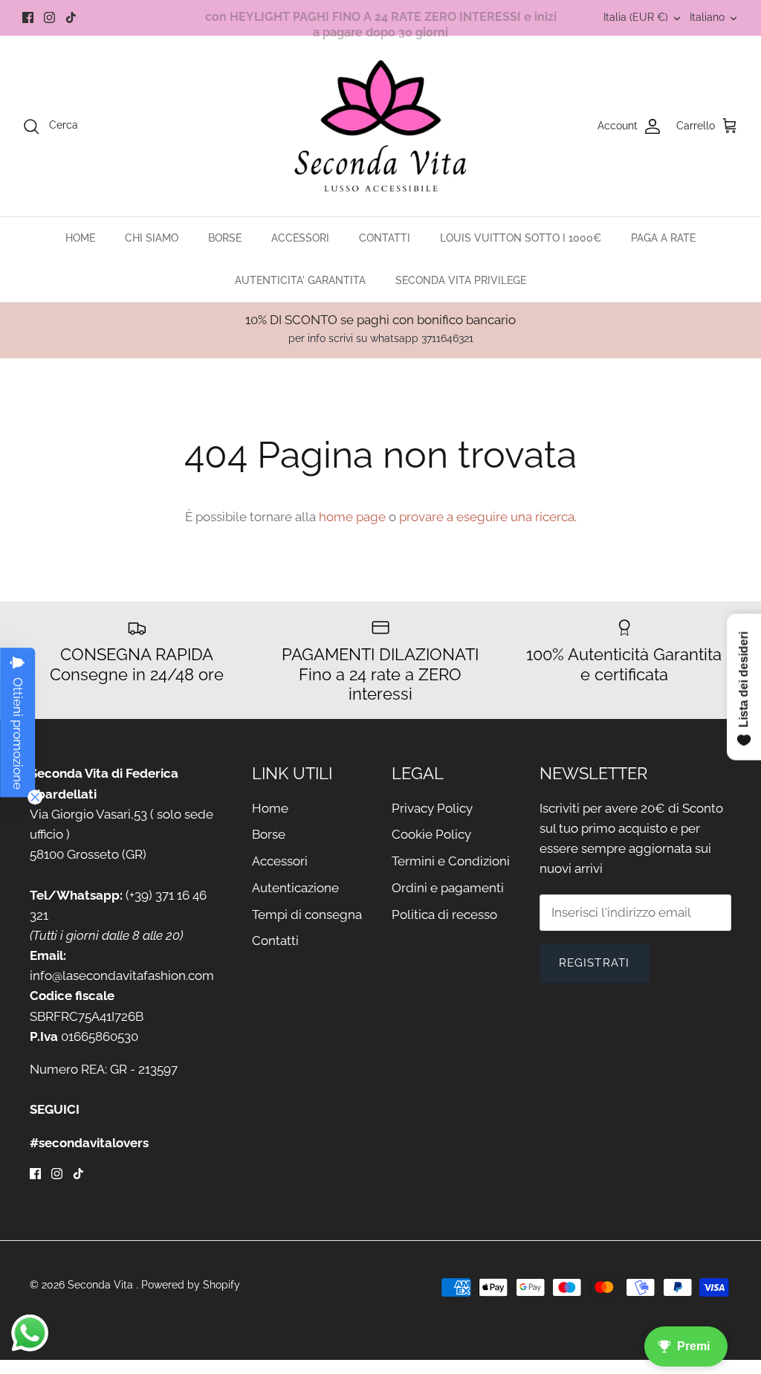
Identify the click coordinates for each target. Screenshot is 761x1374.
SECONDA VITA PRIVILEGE (460, 280)
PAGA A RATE (663, 238)
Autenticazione (295, 887)
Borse (268, 834)
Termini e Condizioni (451, 861)
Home (270, 808)
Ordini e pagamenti (448, 887)
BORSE (225, 238)
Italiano (707, 17)
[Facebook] (27, 17)
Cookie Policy (431, 834)
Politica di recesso (444, 914)
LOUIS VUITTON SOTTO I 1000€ (520, 238)
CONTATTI (384, 238)
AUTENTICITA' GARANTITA (300, 280)
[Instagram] (49, 17)
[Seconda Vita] (381, 126)
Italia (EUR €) (635, 17)
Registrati (594, 963)
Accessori (280, 861)
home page (352, 516)
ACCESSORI (300, 238)
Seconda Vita (102, 1285)
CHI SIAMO (151, 238)
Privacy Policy (432, 808)
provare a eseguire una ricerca (486, 516)
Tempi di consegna (307, 914)
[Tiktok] (71, 17)
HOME (80, 238)
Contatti (275, 940)
